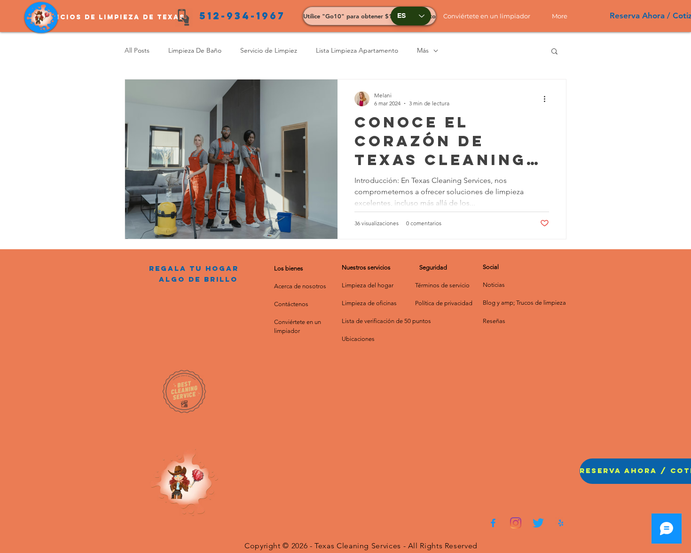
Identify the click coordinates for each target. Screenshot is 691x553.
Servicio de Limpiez (268, 50)
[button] (490, 16)
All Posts (137, 50)
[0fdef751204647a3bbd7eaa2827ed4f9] (493, 523)
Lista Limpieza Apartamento (357, 50)
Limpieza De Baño (194, 50)
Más (423, 50)
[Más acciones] (547, 98)
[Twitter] (538, 523)
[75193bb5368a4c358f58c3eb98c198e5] (560, 523)
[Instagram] (515, 523)
